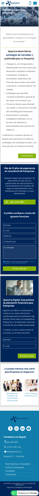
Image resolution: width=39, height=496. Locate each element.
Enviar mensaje (19, 269)
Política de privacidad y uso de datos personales (19, 262)
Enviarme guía (27, 356)
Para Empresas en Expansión (13, 16)
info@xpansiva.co (14, 452)
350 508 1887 (12, 442)
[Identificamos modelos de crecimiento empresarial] (12, 385)
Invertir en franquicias (14, 467)
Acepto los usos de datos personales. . (19, 262)
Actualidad (10, 471)
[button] (19, 202)
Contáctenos (27, 156)
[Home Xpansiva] (13, 3)
